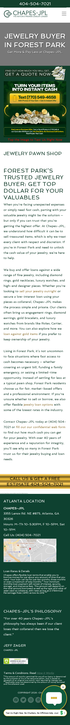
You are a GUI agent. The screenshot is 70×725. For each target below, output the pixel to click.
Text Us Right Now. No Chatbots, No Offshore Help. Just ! (35, 713)
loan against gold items (21, 334)
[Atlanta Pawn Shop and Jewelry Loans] (26, 13)
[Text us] (54, 698)
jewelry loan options (38, 404)
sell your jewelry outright (38, 291)
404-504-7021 (35, 3)
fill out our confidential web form (40, 427)
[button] (64, 14)
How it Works (45, 672)
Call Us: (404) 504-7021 (22, 535)
